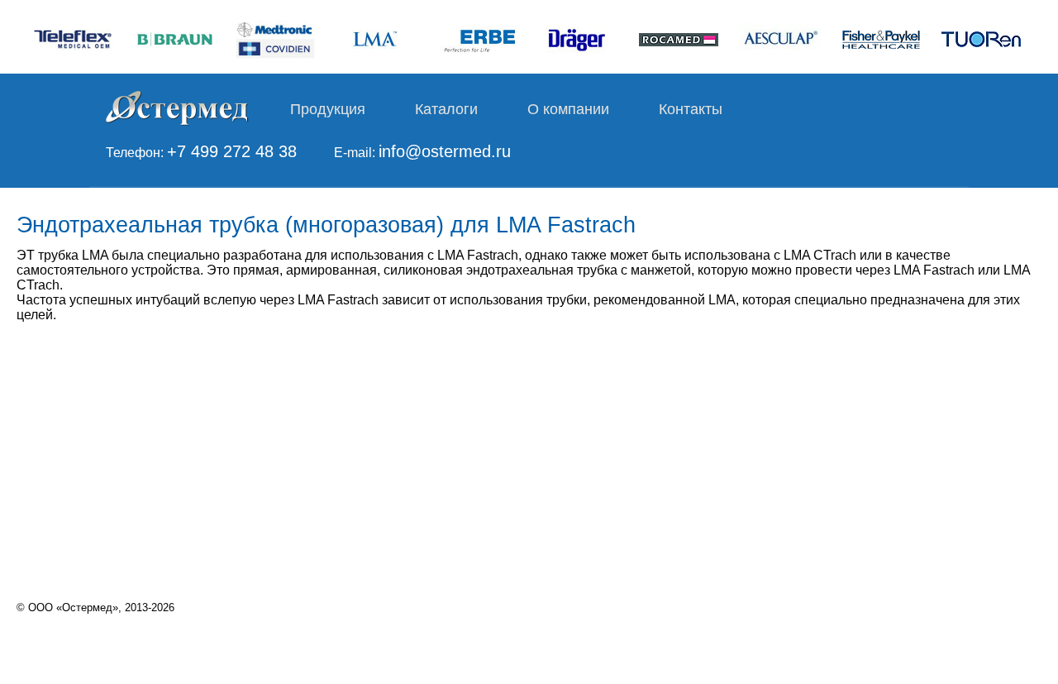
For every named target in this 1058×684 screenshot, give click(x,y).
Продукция (327, 109)
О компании (568, 109)
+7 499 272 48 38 (232, 151)
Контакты (690, 109)
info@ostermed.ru (445, 151)
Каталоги (446, 109)
